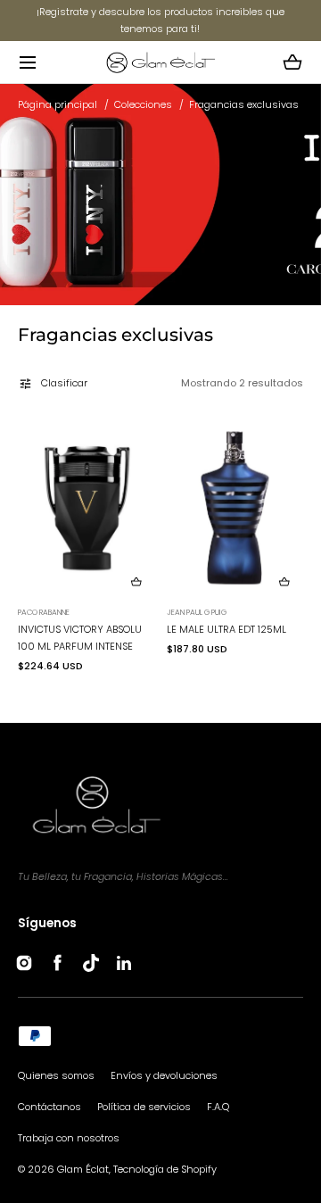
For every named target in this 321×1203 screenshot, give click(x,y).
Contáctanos (49, 1106)
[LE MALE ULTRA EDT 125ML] (235, 507)
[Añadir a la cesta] (136, 581)
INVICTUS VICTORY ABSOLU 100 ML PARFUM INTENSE (80, 637)
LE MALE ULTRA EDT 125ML (226, 629)
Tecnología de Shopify (165, 1169)
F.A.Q (218, 1106)
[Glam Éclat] (160, 62)
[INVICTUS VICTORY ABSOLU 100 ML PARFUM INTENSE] (86, 507)
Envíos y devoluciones (164, 1075)
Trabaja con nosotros (68, 1138)
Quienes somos (56, 1075)
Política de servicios (144, 1106)
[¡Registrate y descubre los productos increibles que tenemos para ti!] (160, 20)
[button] (27, 62)
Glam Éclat (83, 1169)
